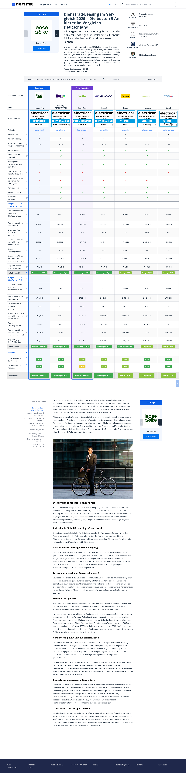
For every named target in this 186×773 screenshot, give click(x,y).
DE (110, 4)
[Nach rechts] (57, 33)
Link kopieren (152, 79)
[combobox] (122, 79)
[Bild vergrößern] (93, 469)
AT (116, 4)
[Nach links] (26, 33)
